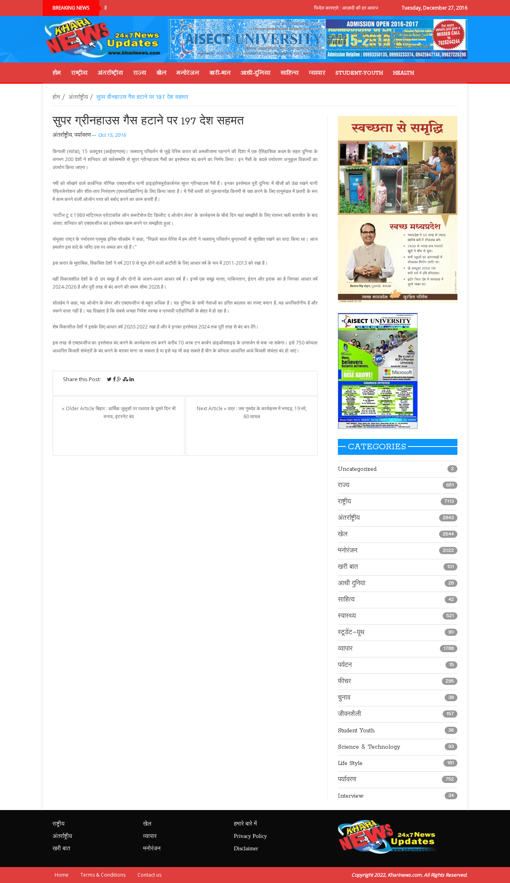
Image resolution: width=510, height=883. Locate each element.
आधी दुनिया (351, 583)
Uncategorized (357, 469)
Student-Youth (359, 72)
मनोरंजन (188, 72)
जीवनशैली (349, 714)
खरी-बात (220, 72)
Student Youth (356, 731)
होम (57, 72)
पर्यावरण (83, 135)
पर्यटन (345, 665)
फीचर (344, 681)
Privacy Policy (250, 836)
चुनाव (344, 698)
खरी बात (348, 567)
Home (62, 874)
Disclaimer (246, 849)
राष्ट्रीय (79, 72)
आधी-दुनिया (256, 72)
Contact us (149, 874)
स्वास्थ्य (347, 616)
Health (403, 72)
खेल (161, 72)
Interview (350, 796)
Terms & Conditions (103, 874)
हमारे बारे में (245, 824)
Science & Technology (369, 747)
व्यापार (317, 72)
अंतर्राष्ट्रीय (110, 72)
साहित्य (289, 72)
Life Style (350, 763)
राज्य (139, 72)
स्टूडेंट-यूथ (351, 632)
